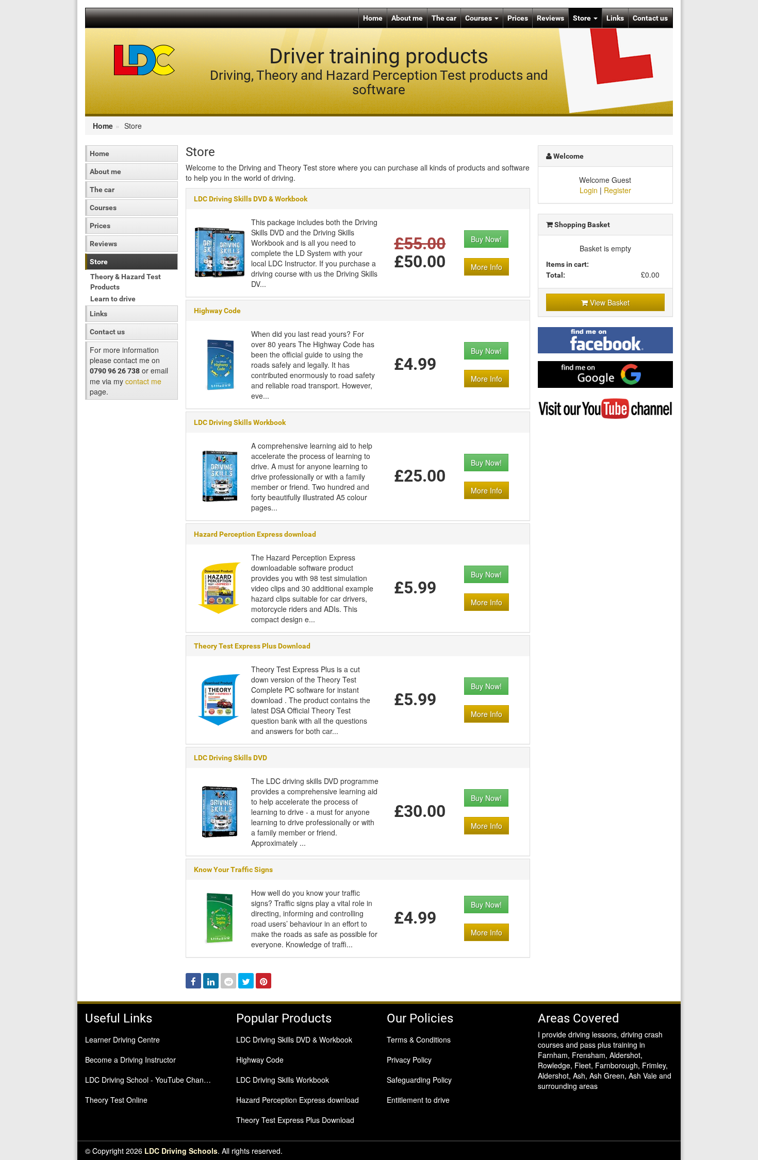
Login (589, 190)
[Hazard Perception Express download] (219, 587)
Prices (517, 18)
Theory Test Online (116, 1100)
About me (407, 18)
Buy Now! (486, 239)
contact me (143, 381)
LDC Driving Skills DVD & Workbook (250, 199)
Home (373, 18)
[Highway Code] (219, 364)
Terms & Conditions (419, 1039)
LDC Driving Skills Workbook (240, 422)
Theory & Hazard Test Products (125, 281)
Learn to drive (113, 299)
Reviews (550, 18)
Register (617, 190)
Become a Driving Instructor (130, 1059)
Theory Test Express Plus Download (252, 646)
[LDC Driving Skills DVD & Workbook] (219, 252)
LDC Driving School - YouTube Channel (149, 1079)
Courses (479, 18)
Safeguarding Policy (419, 1079)
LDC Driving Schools (181, 1151)
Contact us (650, 18)
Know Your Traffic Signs (233, 869)
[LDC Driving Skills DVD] (219, 811)
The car (444, 18)
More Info (486, 267)
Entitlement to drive (418, 1100)
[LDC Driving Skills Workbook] (219, 475)
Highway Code (217, 310)
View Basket (609, 302)
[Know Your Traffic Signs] (219, 917)
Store (582, 18)
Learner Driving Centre (122, 1039)
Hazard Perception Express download (255, 534)
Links (615, 18)
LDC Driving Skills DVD (230, 758)
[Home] (144, 59)
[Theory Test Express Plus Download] (219, 699)
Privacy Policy (409, 1059)
